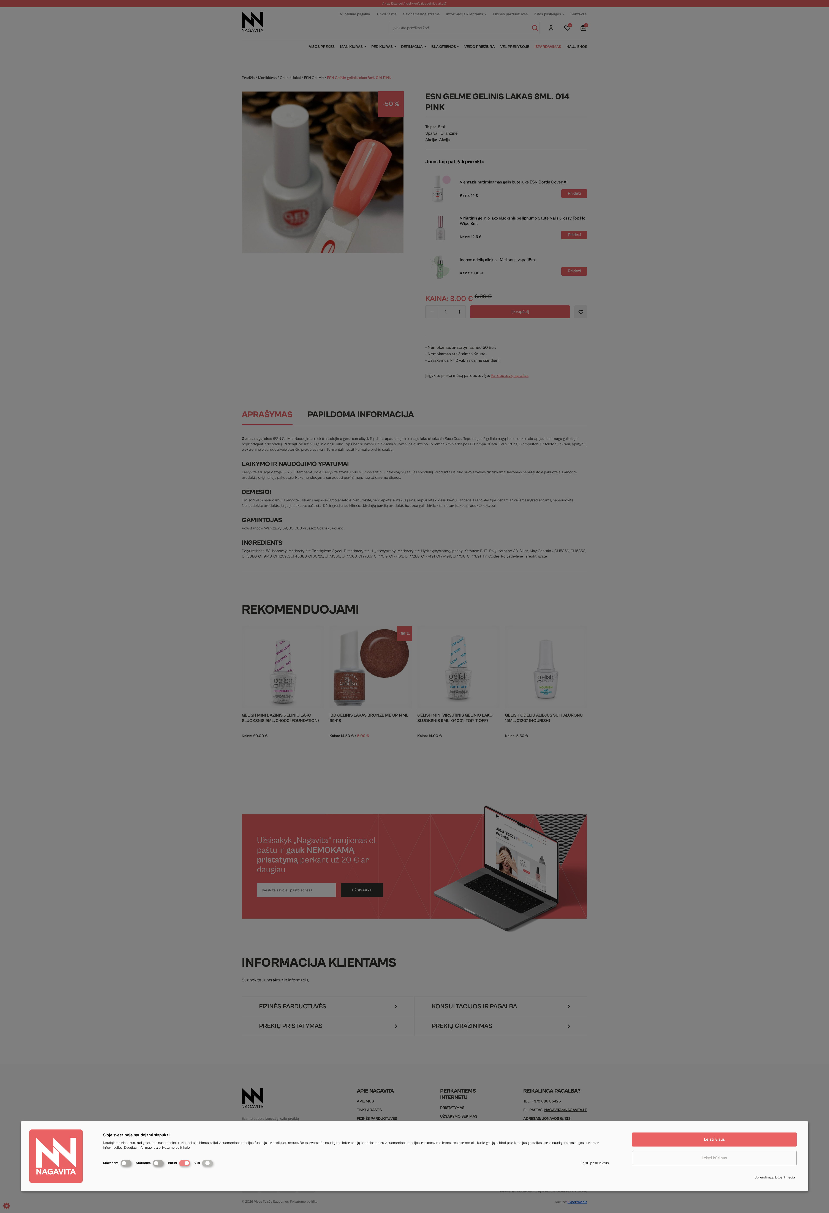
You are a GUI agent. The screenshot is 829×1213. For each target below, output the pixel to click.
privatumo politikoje (174, 1147)
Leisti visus (714, 1139)
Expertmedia (785, 1177)
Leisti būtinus (714, 1158)
